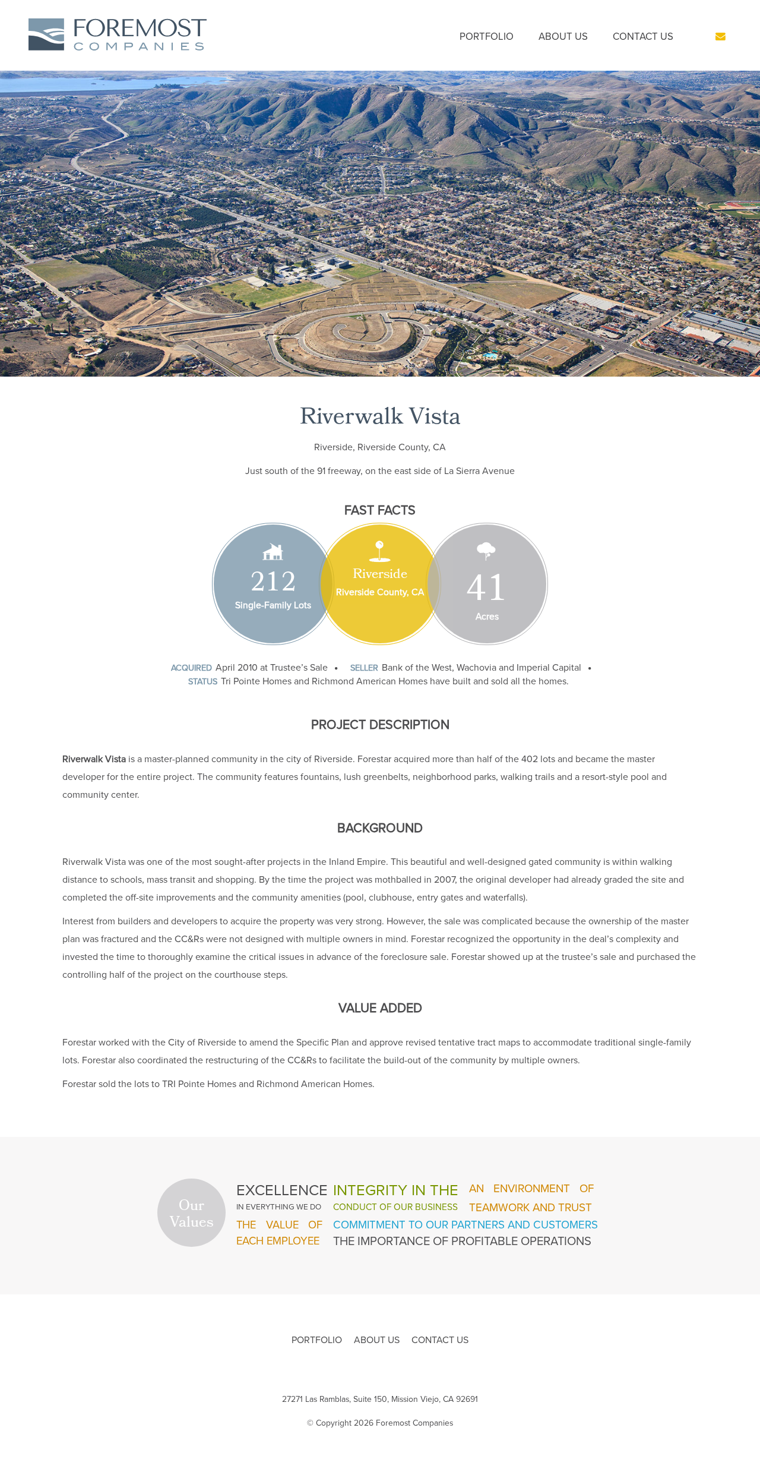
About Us (563, 36)
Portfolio (487, 36)
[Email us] (721, 36)
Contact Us (643, 36)
